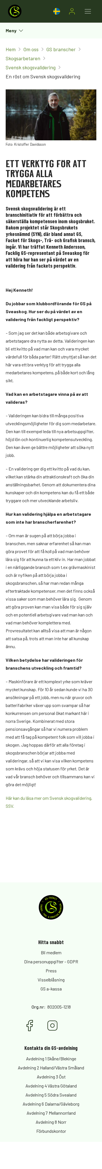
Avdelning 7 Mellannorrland (51, 1113)
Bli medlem (51, 952)
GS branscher (61, 49)
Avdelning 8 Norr (51, 1122)
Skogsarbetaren (23, 58)
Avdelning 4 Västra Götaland (51, 1085)
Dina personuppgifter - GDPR (51, 961)
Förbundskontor (51, 1131)
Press (51, 970)
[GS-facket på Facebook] (29, 1025)
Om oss (31, 49)
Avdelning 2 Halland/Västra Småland (51, 1067)
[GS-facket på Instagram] (52, 1025)
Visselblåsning (51, 979)
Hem (11, 49)
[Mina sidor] (72, 11)
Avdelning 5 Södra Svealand (51, 1094)
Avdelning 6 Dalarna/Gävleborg (51, 1103)
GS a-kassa (51, 988)
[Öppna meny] (87, 11)
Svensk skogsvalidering (31, 67)
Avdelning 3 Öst (51, 1076)
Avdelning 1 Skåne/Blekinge (51, 1058)
